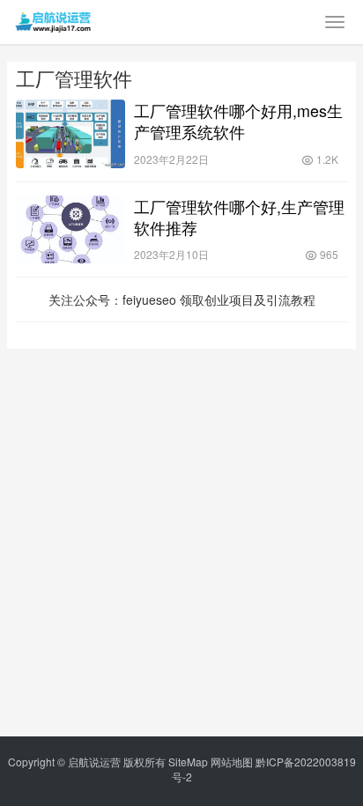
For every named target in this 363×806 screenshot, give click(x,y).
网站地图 (232, 761)
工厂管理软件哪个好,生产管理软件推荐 (239, 217)
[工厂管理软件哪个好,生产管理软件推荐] (70, 230)
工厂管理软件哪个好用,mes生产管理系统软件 (238, 121)
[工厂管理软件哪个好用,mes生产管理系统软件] (70, 134)
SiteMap (188, 761)
